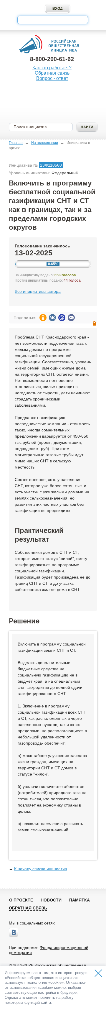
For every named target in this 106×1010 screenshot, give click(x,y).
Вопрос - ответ (52, 78)
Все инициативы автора (38, 291)
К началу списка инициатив (40, 868)
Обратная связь (52, 72)
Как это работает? (52, 67)
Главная (16, 143)
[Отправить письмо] (71, 317)
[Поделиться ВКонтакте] (52, 317)
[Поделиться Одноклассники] (43, 317)
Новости (51, 900)
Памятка (79, 900)
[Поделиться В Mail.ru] (62, 317)
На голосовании (44, 143)
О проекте (21, 900)
